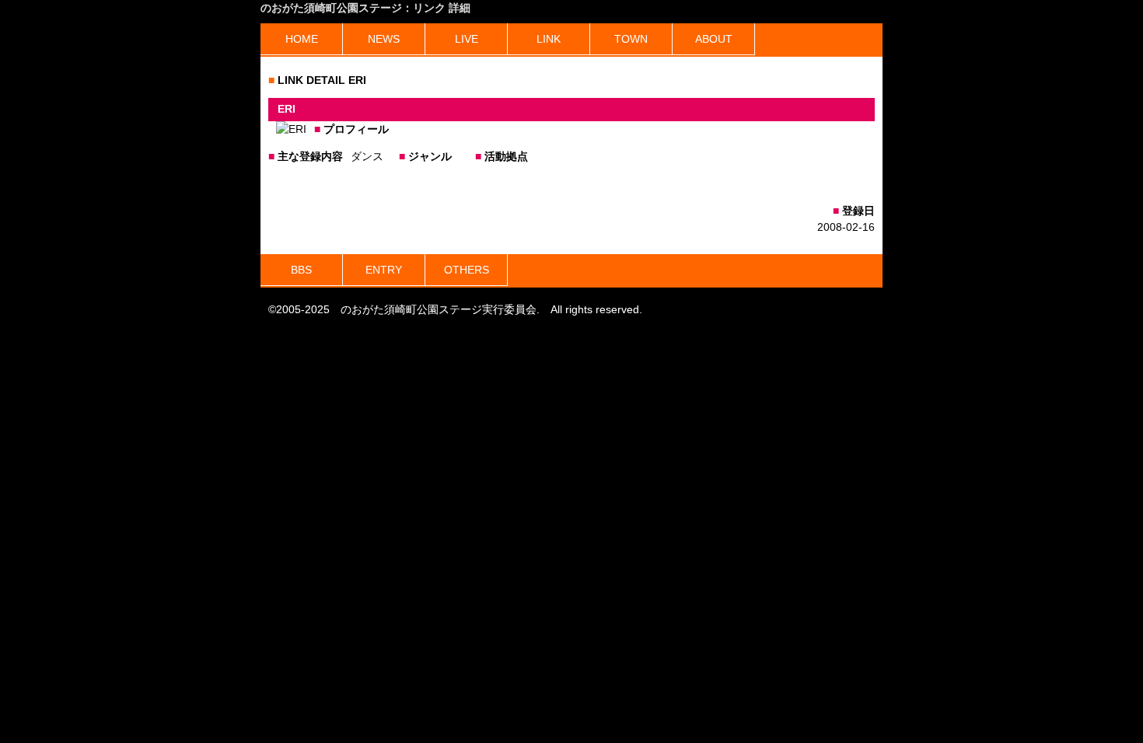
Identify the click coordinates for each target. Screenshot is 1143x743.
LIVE (466, 39)
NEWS (384, 39)
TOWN (631, 39)
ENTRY (383, 269)
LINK (549, 39)
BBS (301, 269)
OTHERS (466, 269)
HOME (301, 39)
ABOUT (713, 39)
